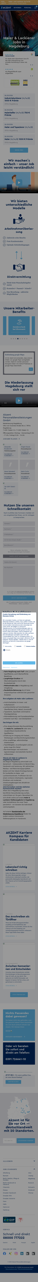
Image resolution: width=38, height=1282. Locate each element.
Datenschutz (6, 667)
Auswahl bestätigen (19, 658)
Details (8, 650)
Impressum (14, 667)
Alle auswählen (19, 662)
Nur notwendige (19, 654)
